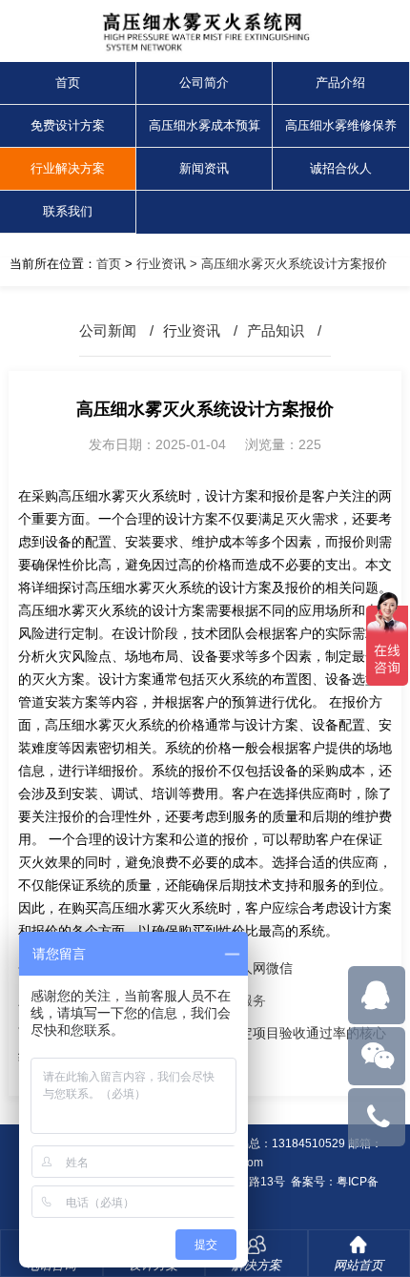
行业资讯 (161, 264)
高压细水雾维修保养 (341, 125)
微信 (279, 968)
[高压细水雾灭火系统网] (205, 33)
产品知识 (275, 330)
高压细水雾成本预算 (204, 125)
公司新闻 (107, 330)
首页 (67, 82)
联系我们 (67, 211)
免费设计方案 (68, 125)
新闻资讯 (204, 168)
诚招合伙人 (341, 168)
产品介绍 (340, 82)
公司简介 (204, 82)
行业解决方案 (68, 168)
